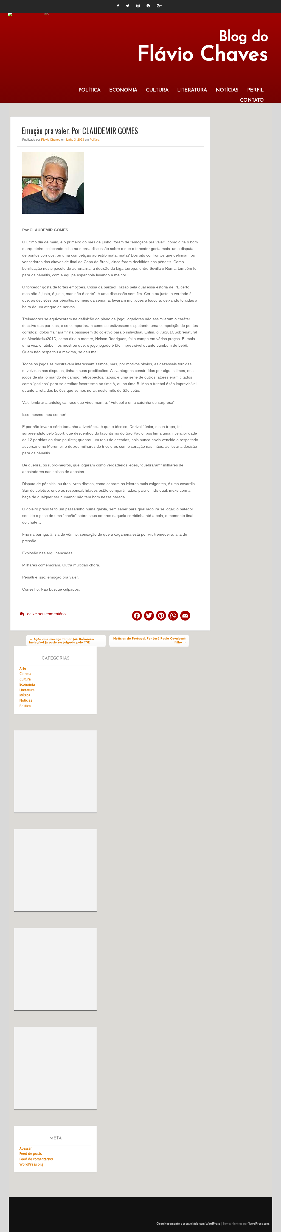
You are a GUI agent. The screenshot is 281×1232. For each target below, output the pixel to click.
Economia (123, 90)
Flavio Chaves (50, 139)
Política (89, 90)
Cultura (157, 90)
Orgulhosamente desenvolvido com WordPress (188, 1223)
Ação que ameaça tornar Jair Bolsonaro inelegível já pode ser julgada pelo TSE (61, 641)
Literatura (192, 90)
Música (24, 695)
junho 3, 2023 (75, 139)
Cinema (25, 673)
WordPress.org (31, 1164)
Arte (22, 668)
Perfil (255, 90)
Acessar (25, 1148)
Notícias (227, 90)
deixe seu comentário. (47, 613)
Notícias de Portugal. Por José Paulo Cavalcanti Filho (149, 640)
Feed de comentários (36, 1159)
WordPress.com (258, 1223)
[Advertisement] (55, 771)
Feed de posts (30, 1153)
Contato (252, 100)
